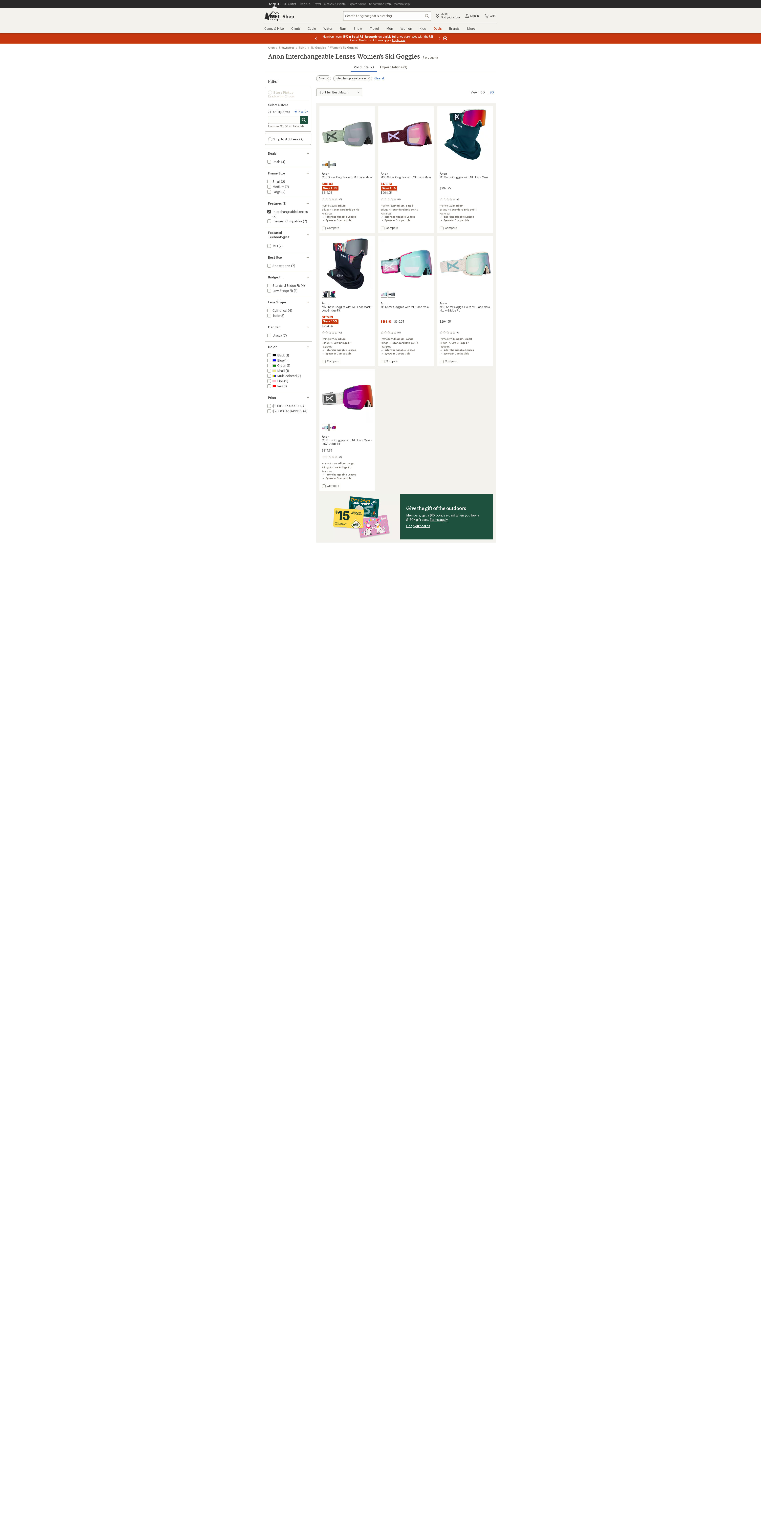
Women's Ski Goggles (344, 47)
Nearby (303, 111)
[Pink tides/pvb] (384, 294)
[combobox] (387, 15)
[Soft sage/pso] (332, 164)
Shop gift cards (418, 526)
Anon (271, 47)
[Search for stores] (304, 120)
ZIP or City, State (279, 111)
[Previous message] (316, 38)
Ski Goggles (318, 47)
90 (492, 92)
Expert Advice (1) (393, 67)
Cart (492, 15)
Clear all (379, 78)
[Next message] (439, 38)
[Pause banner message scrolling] (444, 38)
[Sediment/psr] (332, 427)
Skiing (302, 47)
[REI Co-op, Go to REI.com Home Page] (271, 16)
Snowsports (286, 47)
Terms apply (438, 519)
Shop (288, 16)
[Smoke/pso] (391, 294)
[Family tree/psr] (332, 294)
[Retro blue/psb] (325, 164)
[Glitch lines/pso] (325, 294)
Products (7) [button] (364, 67)
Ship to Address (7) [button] (287, 139)
